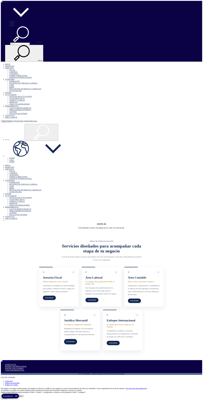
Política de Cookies (11, 385)
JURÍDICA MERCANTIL (18, 76)
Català (11, 23)
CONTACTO (9, 115)
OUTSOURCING (15, 91)
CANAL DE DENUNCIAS (14, 370)
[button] (21, 20)
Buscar (7, 44)
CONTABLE (14, 74)
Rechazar (20, 396)
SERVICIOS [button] (9, 68)
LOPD (11, 85)
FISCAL (12, 70)
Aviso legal (9, 381)
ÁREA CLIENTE (11, 117)
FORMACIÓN (14, 81)
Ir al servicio (49, 298)
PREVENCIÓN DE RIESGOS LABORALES (25, 89)
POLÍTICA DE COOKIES (14, 368)
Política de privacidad (12, 383)
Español (12, 21)
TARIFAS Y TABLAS (17, 100)
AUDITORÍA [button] (10, 79)
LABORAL (13, 72)
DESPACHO (9, 66)
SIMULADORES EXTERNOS (20, 110)
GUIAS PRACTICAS (17, 98)
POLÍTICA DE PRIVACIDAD (15, 366)
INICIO (7, 64)
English (11, 25)
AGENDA (13, 112)
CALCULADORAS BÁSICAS (20, 108)
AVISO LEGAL (10, 364)
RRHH (11, 87)
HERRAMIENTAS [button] (12, 106)
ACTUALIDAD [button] (10, 95)
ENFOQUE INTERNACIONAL (20, 77)
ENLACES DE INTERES (18, 114)
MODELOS (13, 102)
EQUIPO (8, 93)
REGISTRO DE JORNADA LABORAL (23, 83)
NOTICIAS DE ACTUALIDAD (20, 96)
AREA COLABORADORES (19, 104)
